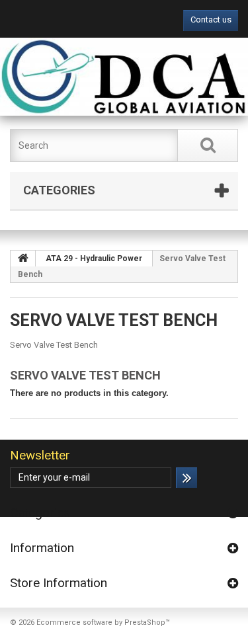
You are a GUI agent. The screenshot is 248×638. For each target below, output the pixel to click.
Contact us (210, 19)
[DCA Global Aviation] (124, 77)
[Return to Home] (23, 258)
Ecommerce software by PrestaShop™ (103, 622)
